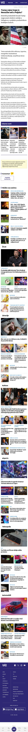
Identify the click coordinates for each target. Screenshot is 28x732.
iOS (2, 548)
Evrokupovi (14, 215)
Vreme (14, 678)
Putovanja (5, 683)
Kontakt (15, 700)
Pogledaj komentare (7, 178)
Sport (4, 674)
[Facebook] (15, 665)
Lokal (4, 697)
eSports (5, 690)
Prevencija (4, 337)
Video (14, 672)
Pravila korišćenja (18, 691)
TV (13, 674)
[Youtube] (24, 665)
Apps (2, 565)
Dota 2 (16, 496)
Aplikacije (15, 696)
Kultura (5, 685)
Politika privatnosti (18, 693)
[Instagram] (21, 665)
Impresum (15, 689)
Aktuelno (3, 286)
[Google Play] (8, 709)
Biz (3, 676)
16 (7, 202)
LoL (2, 479)
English (15, 676)
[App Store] (19, 709)
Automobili (5, 694)
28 (7, 237)
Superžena (5, 687)
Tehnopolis (6, 692)
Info (4, 672)
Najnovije (10, 2)
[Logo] (3, 2)
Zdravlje (5, 681)
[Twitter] (18, 665)
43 (7, 191)
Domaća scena (4, 496)
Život (4, 678)
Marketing (15, 687)
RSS (14, 698)
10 (7, 226)
